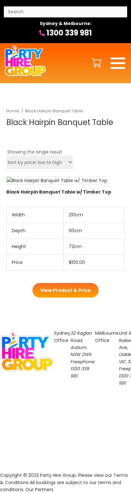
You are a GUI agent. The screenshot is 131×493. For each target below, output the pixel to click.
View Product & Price (65, 290)
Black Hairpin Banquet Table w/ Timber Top (58, 192)
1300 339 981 (68, 33)
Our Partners (39, 489)
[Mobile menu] (117, 63)
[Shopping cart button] (94, 63)
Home (12, 111)
